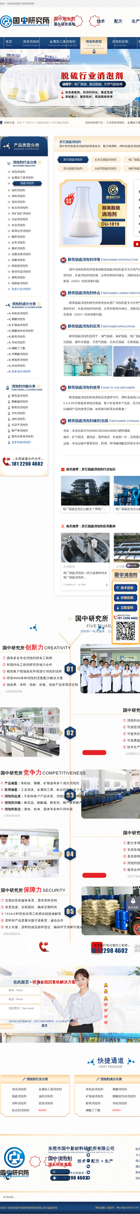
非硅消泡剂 (18, 342)
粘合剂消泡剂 (20, 207)
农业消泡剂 (18, 225)
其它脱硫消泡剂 (60, 122)
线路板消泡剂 (20, 283)
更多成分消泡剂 (21, 371)
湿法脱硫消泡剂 (72, 168)
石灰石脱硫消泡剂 (105, 159)
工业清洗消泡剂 (115, 122)
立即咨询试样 (12, 815)
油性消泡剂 (18, 418)
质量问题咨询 (11, 933)
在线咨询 (105, 1171)
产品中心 (29, 122)
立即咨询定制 (13, 691)
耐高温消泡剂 (20, 395)
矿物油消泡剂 (20, 324)
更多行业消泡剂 (21, 289)
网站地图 (100, 1207)
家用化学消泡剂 (21, 230)
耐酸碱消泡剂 (20, 401)
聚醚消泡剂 (18, 319)
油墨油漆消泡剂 (21, 254)
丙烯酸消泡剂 (20, 354)
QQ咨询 (105, 1177)
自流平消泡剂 (20, 424)
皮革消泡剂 (18, 242)
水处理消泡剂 (20, 219)
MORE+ (43, 1110)
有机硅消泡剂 (20, 313)
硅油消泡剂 (18, 365)
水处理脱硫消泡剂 (105, 168)
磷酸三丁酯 (18, 348)
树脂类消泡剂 (20, 359)
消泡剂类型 (94, 43)
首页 (9, 43)
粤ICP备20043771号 (128, 1207)
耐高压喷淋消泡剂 (22, 436)
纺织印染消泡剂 (21, 271)
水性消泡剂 (18, 413)
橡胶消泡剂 (18, 236)
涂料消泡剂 (18, 196)
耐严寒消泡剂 (20, 430)
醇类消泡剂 (18, 336)
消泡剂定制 (120, 43)
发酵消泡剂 (18, 259)
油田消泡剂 (18, 190)
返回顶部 (133, 907)
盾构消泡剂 (18, 277)
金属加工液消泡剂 (62, 43)
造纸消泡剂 (18, 201)
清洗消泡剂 (31, 43)
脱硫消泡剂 (43, 122)
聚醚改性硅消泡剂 (22, 330)
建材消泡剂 (18, 248)
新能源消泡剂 (20, 265)
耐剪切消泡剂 (20, 407)
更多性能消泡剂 (21, 442)
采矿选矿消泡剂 (21, 213)
